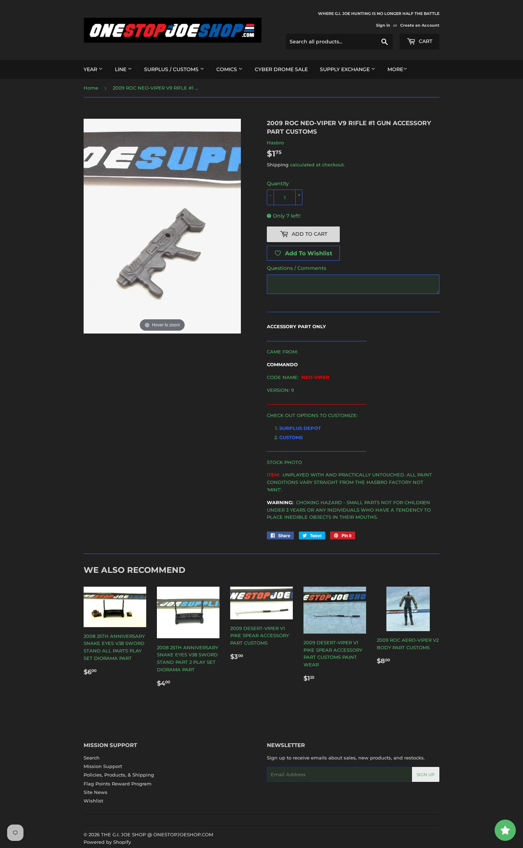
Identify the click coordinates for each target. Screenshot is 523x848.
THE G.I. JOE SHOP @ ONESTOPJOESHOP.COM (157, 834)
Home (91, 88)
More (395, 69)
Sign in (383, 25)
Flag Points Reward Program (118, 783)
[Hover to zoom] (162, 225)
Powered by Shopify (107, 842)
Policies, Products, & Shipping (119, 775)
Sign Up (426, 774)
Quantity (278, 183)
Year (91, 69)
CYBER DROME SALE (281, 69)
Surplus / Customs (172, 69)
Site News (95, 792)
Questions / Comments (296, 268)
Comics (227, 69)
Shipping (278, 164)
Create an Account (419, 25)
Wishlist (93, 801)
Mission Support (103, 766)
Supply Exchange (345, 69)
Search (92, 758)
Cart (424, 41)
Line (121, 69)
